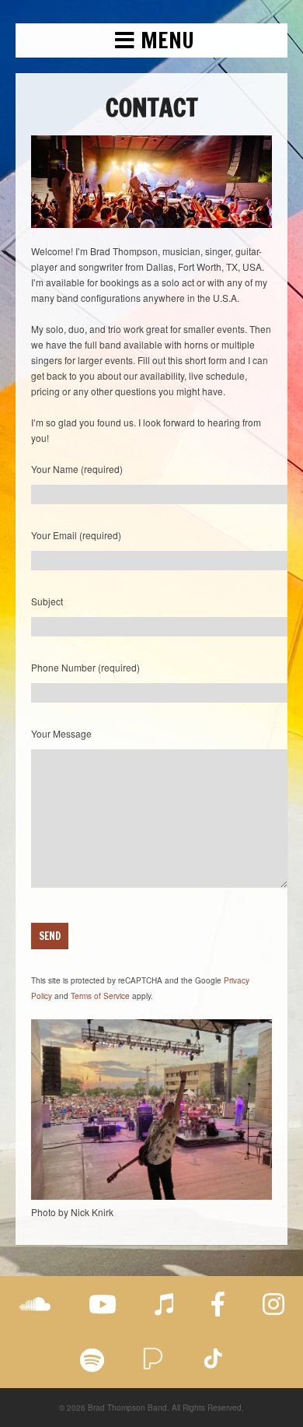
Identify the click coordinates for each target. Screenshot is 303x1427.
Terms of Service (100, 995)
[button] (151, 40)
